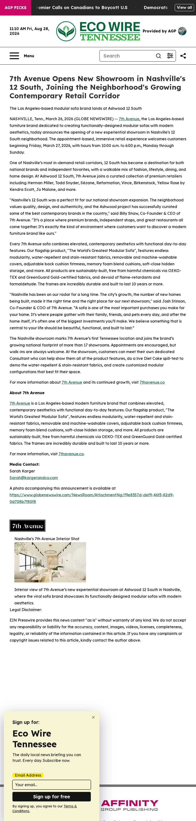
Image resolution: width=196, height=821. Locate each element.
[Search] (158, 55)
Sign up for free (51, 797)
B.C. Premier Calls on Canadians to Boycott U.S (75, 7)
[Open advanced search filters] (170, 55)
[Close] (93, 717)
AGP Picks (15, 7)
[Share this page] (183, 56)
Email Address (28, 775)
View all (184, 7)
